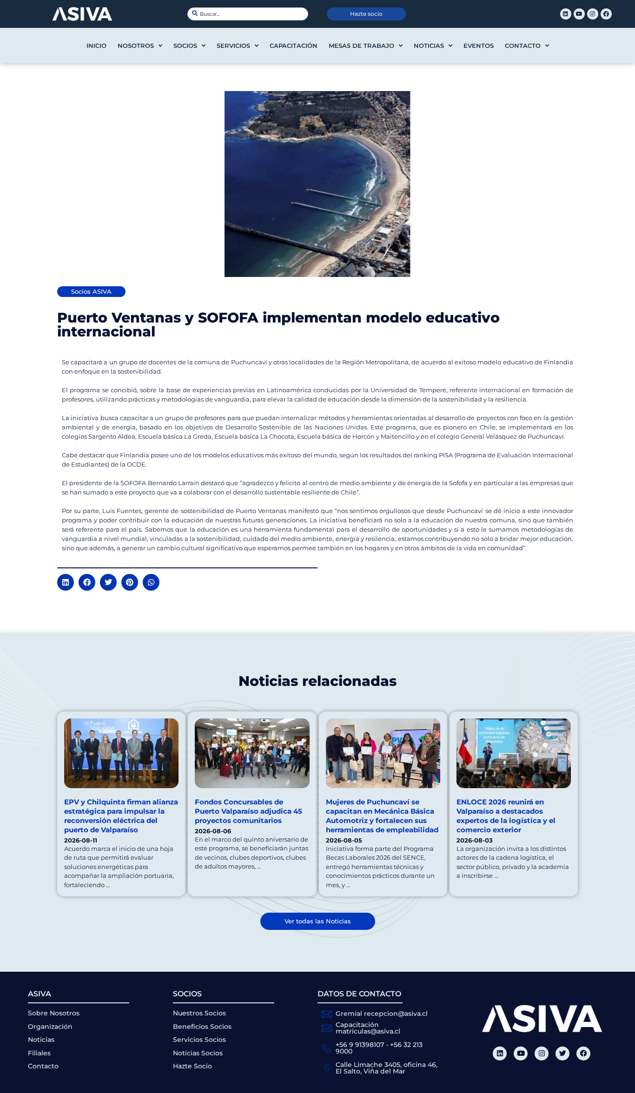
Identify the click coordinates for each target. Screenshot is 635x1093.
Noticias (429, 45)
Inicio (96, 45)
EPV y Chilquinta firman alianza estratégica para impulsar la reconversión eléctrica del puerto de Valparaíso (121, 815)
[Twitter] (562, 1053)
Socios (185, 45)
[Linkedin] (565, 14)
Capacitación (294, 45)
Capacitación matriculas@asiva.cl (368, 1028)
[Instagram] (592, 14)
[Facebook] (606, 14)
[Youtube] (579, 14)
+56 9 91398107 (360, 1044)
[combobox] (247, 13)
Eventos (478, 45)
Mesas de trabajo (361, 45)
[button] (65, 582)
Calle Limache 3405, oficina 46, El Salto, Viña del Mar (386, 1067)
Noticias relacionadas (317, 681)
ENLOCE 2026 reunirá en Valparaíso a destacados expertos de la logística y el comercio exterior (506, 815)
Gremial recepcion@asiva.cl (382, 1013)
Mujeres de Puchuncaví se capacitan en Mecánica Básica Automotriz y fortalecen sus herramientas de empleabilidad (382, 815)
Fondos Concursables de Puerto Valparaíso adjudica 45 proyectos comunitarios (248, 811)
